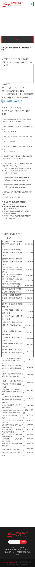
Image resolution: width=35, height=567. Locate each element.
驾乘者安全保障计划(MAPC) (13, 549)
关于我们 (13, 547)
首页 (10, 23)
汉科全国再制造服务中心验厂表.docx (12, 100)
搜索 (23, 542)
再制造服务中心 (9, 552)
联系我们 (16, 23)
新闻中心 (27, 549)
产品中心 (21, 547)
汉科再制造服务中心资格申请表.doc (12, 102)
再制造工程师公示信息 (24, 552)
